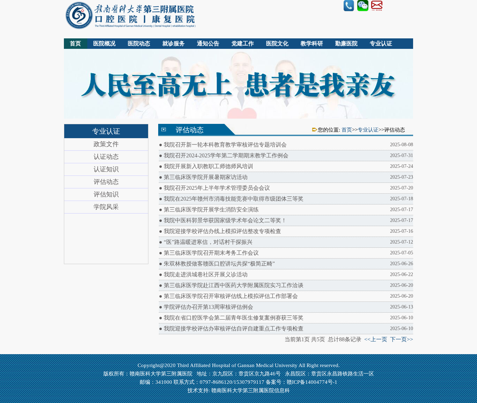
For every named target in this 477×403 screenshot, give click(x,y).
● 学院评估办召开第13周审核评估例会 (286, 307)
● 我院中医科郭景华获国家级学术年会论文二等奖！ (286, 220)
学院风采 (106, 206)
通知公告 (208, 43)
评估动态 (106, 181)
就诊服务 (173, 43)
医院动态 (139, 43)
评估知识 (106, 194)
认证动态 (106, 156)
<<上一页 (375, 339)
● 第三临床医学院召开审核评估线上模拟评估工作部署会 (286, 296)
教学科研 (312, 43)
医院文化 (277, 43)
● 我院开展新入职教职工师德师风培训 (286, 166)
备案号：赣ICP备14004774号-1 (301, 382)
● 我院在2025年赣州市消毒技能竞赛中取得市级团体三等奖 (286, 199)
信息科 (282, 390)
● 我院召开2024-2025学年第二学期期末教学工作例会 (286, 155)
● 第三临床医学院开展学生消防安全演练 (286, 209)
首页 (75, 43)
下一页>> (401, 339)
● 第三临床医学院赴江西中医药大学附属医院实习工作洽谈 (286, 285)
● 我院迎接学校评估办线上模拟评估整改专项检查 (286, 231)
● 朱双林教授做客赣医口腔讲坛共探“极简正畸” (286, 264)
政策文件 (106, 144)
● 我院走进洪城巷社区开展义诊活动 (286, 274)
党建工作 (243, 43)
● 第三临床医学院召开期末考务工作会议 (286, 253)
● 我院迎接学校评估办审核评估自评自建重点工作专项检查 (286, 328)
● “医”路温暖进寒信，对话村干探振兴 (286, 242)
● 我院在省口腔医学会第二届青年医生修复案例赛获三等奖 (286, 318)
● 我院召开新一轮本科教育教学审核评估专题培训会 (286, 145)
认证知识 (106, 169)
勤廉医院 (346, 43)
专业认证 (381, 43)
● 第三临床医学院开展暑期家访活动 (286, 177)
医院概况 (104, 43)
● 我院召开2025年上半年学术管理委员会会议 (286, 188)
